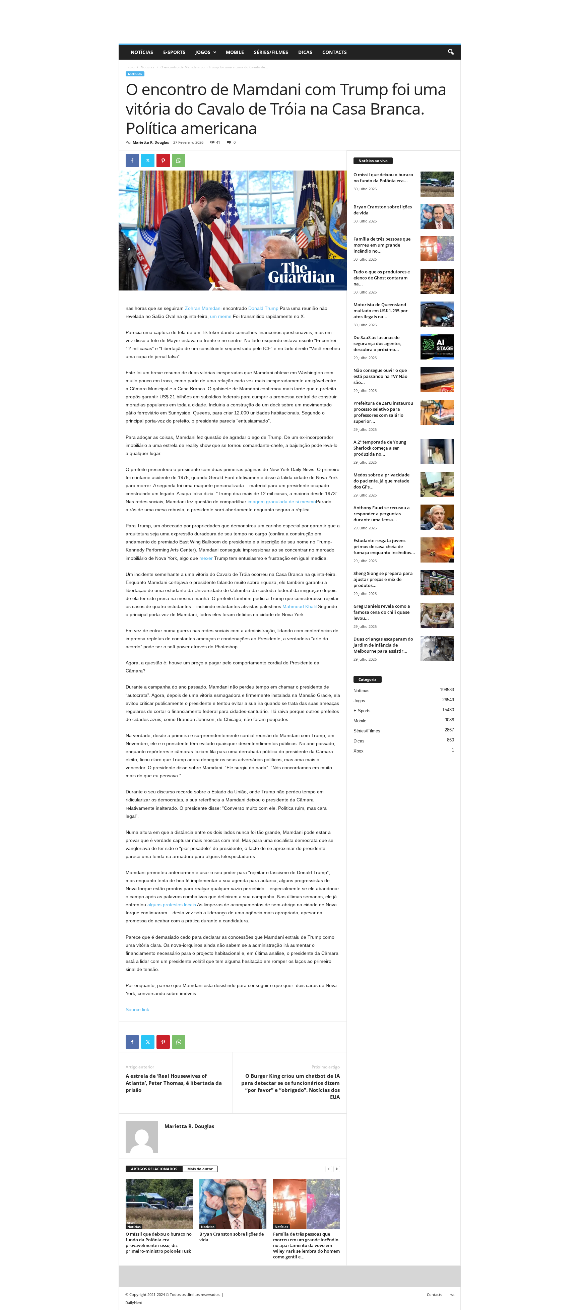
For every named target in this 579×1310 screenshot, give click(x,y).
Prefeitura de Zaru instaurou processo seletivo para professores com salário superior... (383, 412)
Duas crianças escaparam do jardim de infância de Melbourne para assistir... (383, 645)
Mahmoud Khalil (299, 606)
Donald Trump (263, 308)
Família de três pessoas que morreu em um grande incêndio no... (381, 245)
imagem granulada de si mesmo (282, 501)
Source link (137, 1009)
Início (130, 67)
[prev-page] (328, 1169)
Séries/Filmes (271, 52)
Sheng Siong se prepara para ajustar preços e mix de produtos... (383, 579)
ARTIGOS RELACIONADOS (154, 1168)
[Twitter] (147, 160)
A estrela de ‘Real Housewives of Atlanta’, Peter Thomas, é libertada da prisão (174, 1082)
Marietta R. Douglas (151, 142)
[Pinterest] (163, 160)
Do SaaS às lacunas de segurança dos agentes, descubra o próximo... (377, 343)
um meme (221, 316)
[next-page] (336, 1169)
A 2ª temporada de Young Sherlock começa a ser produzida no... (379, 448)
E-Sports (174, 52)
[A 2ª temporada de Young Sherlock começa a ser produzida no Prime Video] (437, 451)
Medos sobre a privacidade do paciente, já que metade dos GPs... (381, 481)
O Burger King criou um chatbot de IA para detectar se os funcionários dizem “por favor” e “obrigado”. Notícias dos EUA (290, 1086)
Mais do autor (200, 1168)
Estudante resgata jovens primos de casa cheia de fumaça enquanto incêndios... (384, 546)
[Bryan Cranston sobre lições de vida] (232, 1204)
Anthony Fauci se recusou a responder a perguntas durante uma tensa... (381, 514)
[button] (450, 52)
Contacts (334, 52)
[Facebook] (132, 160)
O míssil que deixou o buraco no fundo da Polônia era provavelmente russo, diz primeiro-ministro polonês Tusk (159, 1242)
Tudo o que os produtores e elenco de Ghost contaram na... (381, 278)
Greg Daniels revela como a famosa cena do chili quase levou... (381, 612)
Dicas (305, 52)
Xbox (358, 751)
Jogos (202, 52)
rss (452, 1294)
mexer (206, 558)
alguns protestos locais (171, 904)
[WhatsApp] (178, 160)
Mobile (235, 52)
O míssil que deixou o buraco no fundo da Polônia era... (383, 178)
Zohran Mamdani (203, 308)
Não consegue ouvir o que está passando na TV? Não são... (380, 376)
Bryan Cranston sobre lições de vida (231, 1237)
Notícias (142, 52)
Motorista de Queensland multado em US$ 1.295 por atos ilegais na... (380, 311)
